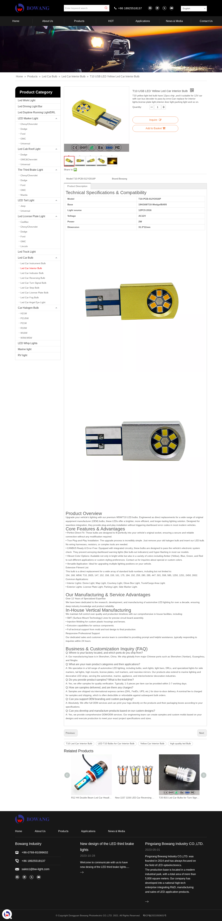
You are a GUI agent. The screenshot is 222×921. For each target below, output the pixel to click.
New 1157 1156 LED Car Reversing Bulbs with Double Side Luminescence (91, 797)
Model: (69, 178)
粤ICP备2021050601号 (154, 915)
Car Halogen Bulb (28, 307)
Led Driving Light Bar (30, 106)
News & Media (116, 831)
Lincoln (24, 246)
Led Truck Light (27, 251)
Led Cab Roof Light (29, 149)
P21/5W (24, 318)
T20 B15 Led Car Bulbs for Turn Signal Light (135, 797)
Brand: (115, 178)
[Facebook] (150, 8)
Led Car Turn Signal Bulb (33, 283)
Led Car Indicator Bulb (32, 273)
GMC (23, 138)
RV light (22, 355)
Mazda (23, 195)
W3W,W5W (26, 337)
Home (18, 831)
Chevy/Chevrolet (29, 124)
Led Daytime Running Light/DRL (36, 112)
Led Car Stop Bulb (29, 287)
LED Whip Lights (27, 343)
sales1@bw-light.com (35, 869)
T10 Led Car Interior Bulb (79, 743)
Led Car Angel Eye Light (32, 302)
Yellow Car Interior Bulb (152, 743)
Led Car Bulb (25, 257)
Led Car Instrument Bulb (33, 263)
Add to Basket (154, 128)
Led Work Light (26, 100)
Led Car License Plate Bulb (34, 292)
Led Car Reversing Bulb (32, 278)
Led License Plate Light (31, 216)
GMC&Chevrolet (28, 159)
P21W (23, 323)
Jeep (23, 206)
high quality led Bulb (180, 743)
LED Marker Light (28, 118)
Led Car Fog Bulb (29, 297)
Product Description (77, 186)
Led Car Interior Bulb (31, 268)
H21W (23, 313)
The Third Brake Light (30, 169)
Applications (88, 831)
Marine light (24, 349)
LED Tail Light (26, 200)
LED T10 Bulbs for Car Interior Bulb (116, 743)
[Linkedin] (157, 8)
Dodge (23, 129)
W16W (23, 333)
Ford (22, 133)
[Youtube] (172, 8)
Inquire (153, 119)
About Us (40, 831)
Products (63, 831)
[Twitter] (164, 8)
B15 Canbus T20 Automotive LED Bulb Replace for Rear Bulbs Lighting (179, 797)
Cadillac (24, 222)
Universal (25, 143)
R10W (23, 328)
